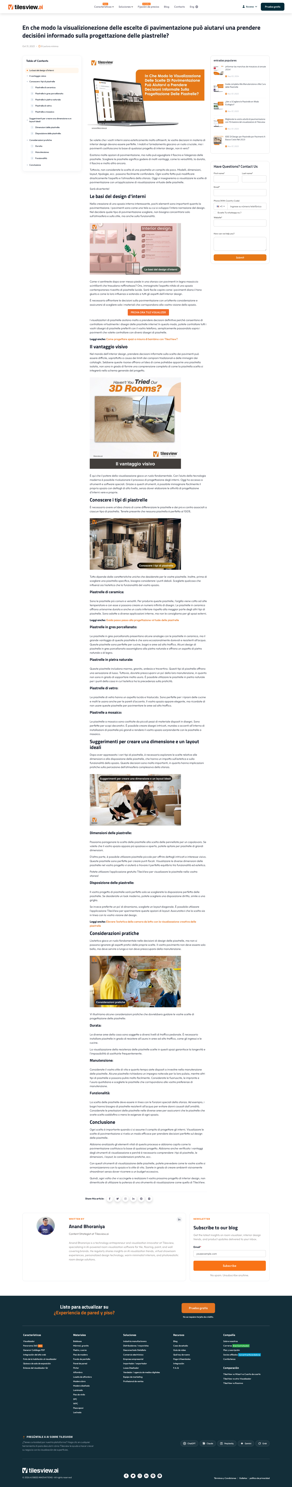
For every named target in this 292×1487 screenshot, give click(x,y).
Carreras (236, 1345)
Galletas (243, 1478)
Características (102, 5)
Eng (192, 6)
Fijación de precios (148, 5)
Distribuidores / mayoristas (136, 1345)
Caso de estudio (180, 1345)
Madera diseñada (81, 1385)
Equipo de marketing (133, 1377)
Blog (166, 6)
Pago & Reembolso (182, 1359)
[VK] (149, 1199)
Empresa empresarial (133, 1359)
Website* (218, 217)
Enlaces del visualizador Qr (35, 1368)
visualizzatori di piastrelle (106, 320)
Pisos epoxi (78, 1408)
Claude (210, 1443)
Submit (240, 257)
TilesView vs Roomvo (233, 1383)
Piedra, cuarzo (80, 1350)
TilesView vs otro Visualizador (237, 1378)
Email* (217, 187)
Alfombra (77, 1372)
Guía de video (179, 1350)
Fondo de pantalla (81, 1359)
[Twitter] (117, 1199)
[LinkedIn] (133, 1199)
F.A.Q (176, 1368)
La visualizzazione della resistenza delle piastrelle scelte (123, 1049)
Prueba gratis (272, 6)
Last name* (247, 173)
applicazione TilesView (105, 911)
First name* (219, 173)
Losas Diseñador (131, 1368)
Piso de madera (80, 1354)
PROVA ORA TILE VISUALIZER (148, 312)
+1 (221, 206)
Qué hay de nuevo (181, 1354)
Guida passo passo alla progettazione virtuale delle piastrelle (142, 620)
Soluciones (125, 6)
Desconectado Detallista (134, 1350)
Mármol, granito (81, 1345)
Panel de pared (80, 1363)
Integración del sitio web (34, 1354)
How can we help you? (224, 233)
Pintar (76, 1368)
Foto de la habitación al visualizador (40, 1359)
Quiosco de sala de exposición (37, 1363)
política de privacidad (260, 1478)
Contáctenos (229, 1359)
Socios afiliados (241, 1354)
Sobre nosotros (230, 1341)
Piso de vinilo (79, 1394)
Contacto (179, 6)
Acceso (249, 6)
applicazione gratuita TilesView (130, 871)
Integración (178, 1363)
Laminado (78, 1390)
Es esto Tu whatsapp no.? (229, 212)
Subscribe (229, 1266)
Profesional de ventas (133, 1381)
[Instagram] (125, 1199)
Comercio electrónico (133, 1354)
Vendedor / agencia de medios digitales (141, 1372)
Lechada (77, 1412)
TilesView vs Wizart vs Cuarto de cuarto (242, 1374)
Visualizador (29, 1341)
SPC (75, 1399)
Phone (227, 200)
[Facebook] (109, 1199)
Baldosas (77, 1341)
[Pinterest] (141, 1199)
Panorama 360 (32, 1345)
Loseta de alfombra (82, 1377)
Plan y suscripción (231, 1350)
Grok (264, 1443)
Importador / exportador (135, 1363)
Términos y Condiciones (225, 1478)
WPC (75, 1403)
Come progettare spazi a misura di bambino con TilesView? (142, 339)
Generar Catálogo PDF (34, 1350)
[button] (51, 62)
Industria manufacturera (134, 1341)
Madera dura (79, 1381)
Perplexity (229, 1443)
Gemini (248, 1443)
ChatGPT (191, 1443)
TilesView (198, 1182)
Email (197, 1247)
